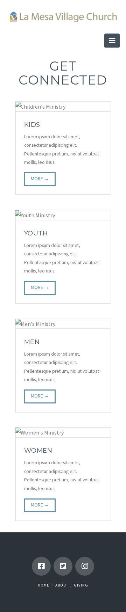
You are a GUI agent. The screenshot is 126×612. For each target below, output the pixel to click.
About (61, 585)
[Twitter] (63, 566)
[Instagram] (84, 566)
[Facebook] (41, 566)
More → (40, 178)
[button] (112, 41)
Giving (81, 585)
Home (43, 585)
